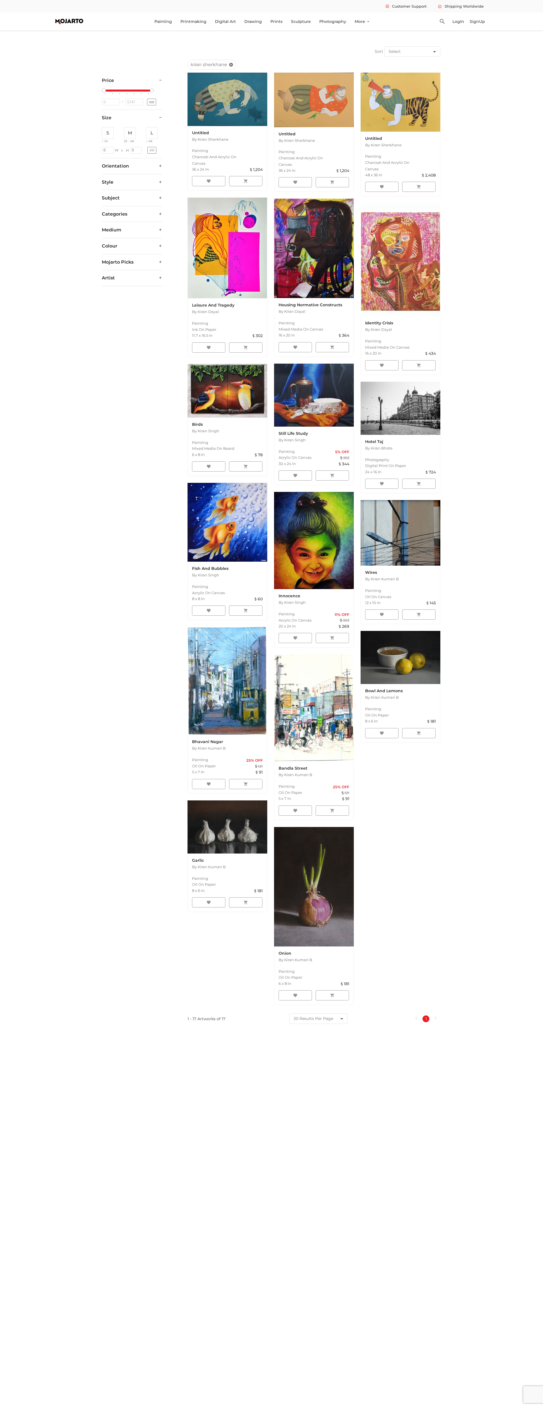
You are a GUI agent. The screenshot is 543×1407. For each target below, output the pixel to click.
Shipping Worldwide (461, 6)
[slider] (104, 91)
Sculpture (301, 21)
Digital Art (225, 21)
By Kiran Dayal (205, 311)
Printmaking (193, 21)
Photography (332, 21)
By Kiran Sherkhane (210, 139)
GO (151, 102)
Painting (163, 21)
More (362, 21)
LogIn (458, 21)
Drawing (253, 21)
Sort (379, 51)
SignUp (477, 21)
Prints (276, 21)
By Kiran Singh (205, 431)
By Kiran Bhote (379, 448)
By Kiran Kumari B (382, 579)
